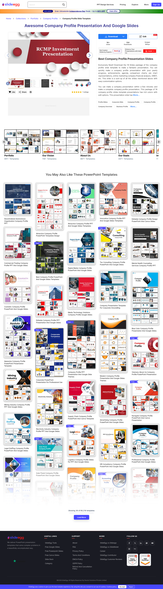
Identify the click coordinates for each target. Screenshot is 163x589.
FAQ (74, 547)
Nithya (147, 44)
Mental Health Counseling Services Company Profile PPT (144, 264)
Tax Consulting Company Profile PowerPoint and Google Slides (112, 263)
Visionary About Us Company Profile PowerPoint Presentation (144, 373)
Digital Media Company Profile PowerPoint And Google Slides (80, 269)
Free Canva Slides (52, 555)
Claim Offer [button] (113, 11)
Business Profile (122, 106)
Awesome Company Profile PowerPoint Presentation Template (14, 363)
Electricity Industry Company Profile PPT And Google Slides (48, 430)
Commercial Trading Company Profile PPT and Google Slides (16, 264)
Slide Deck (49, 559)
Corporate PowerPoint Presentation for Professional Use (49, 381)
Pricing (123, 5)
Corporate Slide (117, 102)
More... (133, 106)
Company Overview (105, 106)
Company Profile (133, 102)
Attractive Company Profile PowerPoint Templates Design (48, 234)
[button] (89, 55)
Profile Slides (103, 102)
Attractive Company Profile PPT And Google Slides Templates (80, 225)
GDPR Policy (77, 563)
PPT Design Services (105, 5)
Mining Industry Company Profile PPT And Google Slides (17, 406)
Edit (150, 36)
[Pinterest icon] (30, 92)
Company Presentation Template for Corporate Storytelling (113, 306)
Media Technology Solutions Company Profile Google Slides (80, 313)
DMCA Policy (78, 559)
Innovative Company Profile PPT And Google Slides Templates (112, 219)
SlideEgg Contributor (108, 555)
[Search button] (63, 4)
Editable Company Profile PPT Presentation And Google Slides (48, 321)
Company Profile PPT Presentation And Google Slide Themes (80, 374)
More (146, 5)
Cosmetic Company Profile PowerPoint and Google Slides (16, 308)
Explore (135, 5)
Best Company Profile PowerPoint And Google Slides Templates (49, 278)
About (75, 543)
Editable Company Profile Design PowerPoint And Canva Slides (145, 220)
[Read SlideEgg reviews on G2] (132, 560)
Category (48, 563)
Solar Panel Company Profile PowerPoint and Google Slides (48, 474)
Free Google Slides (52, 547)
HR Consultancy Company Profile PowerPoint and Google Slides (113, 465)
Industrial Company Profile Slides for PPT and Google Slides (145, 504)
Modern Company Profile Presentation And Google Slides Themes (112, 378)
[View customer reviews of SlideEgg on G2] (145, 560)
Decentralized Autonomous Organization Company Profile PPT (16, 221)
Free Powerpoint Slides (54, 551)
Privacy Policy (78, 551)
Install (150, 51)
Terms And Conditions (81, 555)
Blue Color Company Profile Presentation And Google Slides (144, 329)
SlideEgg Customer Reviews (111, 559)
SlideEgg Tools (51, 543)
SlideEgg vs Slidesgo (108, 543)
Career (102, 551)
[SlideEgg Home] (24, 537)
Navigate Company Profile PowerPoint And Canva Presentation (142, 418)
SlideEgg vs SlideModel (109, 547)
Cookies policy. (112, 587)
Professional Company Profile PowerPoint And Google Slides (144, 461)
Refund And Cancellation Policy (82, 568)
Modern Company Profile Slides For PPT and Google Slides (80, 504)
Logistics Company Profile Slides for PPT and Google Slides (81, 461)
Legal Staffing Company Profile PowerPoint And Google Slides (16, 449)
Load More (81, 517)
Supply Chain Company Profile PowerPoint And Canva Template (81, 417)
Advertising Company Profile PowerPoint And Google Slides (112, 421)
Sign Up (156, 4)
